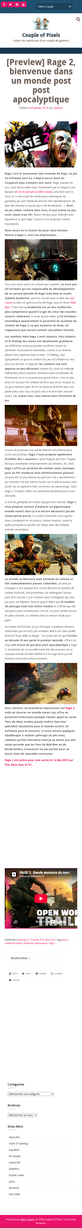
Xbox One (50, 939)
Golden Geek (16, 1175)
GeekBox (14, 1168)
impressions (41, 943)
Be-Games (15, 1156)
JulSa (11, 1181)
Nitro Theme (28, 1219)
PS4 (42, 939)
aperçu (64, 939)
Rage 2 (70, 708)
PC (28, 939)
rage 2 (52, 943)
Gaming (21, 939)
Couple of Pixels (41, 35)
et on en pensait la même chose (33, 191)
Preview (35, 939)
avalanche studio (14, 943)
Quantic (58, 107)
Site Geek (14, 1194)
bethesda (28, 943)
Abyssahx (14, 1137)
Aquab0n (14, 1149)
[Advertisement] (41, 1033)
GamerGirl (14, 1162)
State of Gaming (18, 1143)
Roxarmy (14, 1187)
